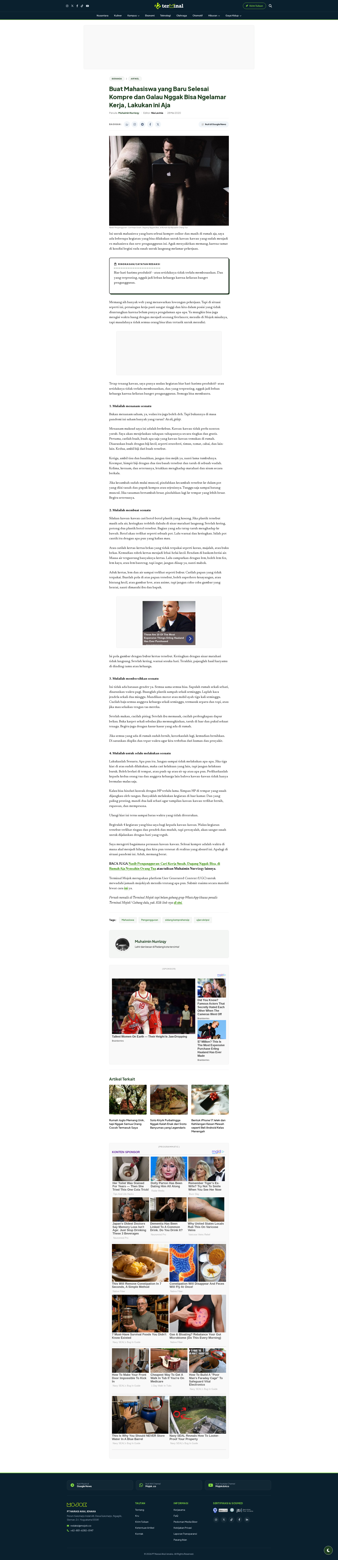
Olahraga (181, 15)
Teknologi (165, 15)
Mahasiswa (128, 919)
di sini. (178, 903)
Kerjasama (179, 1509)
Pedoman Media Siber (186, 1521)
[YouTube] (87, 6)
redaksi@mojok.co (80, 1525)
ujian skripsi (202, 919)
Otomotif (198, 15)
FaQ (176, 1515)
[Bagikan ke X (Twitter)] (158, 124)
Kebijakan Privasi (183, 1527)
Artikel (135, 79)
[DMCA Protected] (223, 1510)
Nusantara (102, 15)
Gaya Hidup (232, 15)
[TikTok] (82, 6)
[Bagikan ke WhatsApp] (127, 124)
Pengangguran (149, 919)
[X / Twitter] (72, 6)
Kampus (132, 15)
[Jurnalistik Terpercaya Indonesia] (245, 1510)
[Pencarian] (270, 5)
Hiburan (213, 15)
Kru (137, 1515)
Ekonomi (150, 15)
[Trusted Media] (215, 1510)
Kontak (139, 1533)
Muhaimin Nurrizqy (150, 941)
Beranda (117, 79)
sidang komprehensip (177, 919)
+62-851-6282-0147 (81, 1530)
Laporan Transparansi (185, 1533)
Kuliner (118, 15)
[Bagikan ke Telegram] (142, 124)
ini (126, 888)
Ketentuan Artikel (144, 1527)
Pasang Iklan (180, 1539)
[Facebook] (77, 6)
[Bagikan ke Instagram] (135, 124)
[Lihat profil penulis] (122, 950)
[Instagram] (67, 6)
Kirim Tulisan (142, 1521)
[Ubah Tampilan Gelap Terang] (328, 1550)
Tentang (139, 1509)
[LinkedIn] (247, 1520)
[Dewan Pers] (232, 1510)
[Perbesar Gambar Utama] (169, 225)
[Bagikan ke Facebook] (150, 124)
